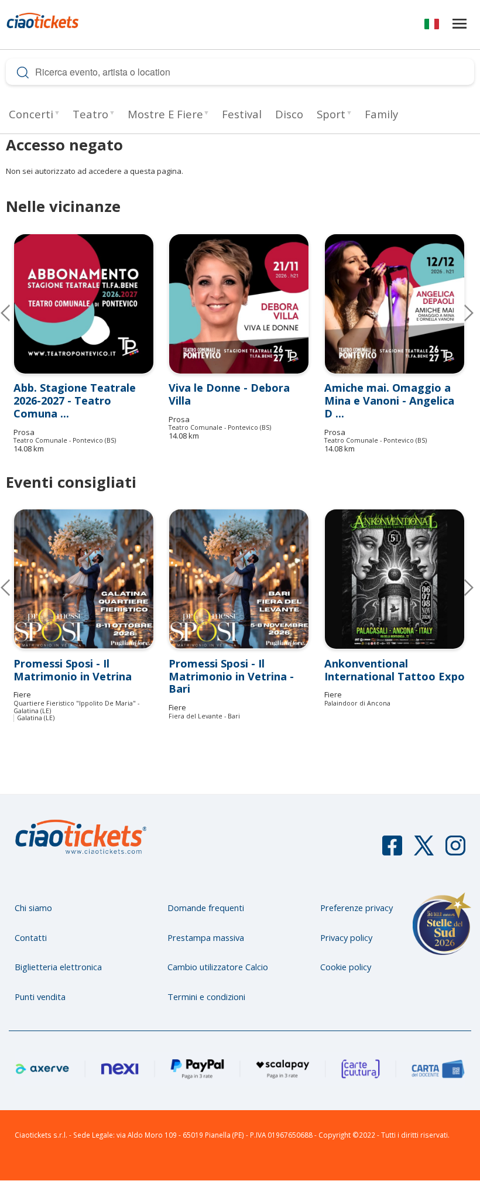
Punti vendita (40, 996)
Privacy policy (346, 937)
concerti (31, 114)
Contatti (31, 937)
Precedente (14, 312)
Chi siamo (33, 907)
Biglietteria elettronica (58, 967)
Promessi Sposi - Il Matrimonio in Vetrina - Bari (231, 676)
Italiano (431, 26)
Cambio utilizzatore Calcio (217, 967)
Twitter (424, 851)
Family (381, 114)
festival (242, 114)
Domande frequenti (205, 907)
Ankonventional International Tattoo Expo (394, 669)
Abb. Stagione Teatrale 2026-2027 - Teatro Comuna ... (74, 400)
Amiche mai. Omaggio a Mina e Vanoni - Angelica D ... (389, 400)
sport (331, 114)
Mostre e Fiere (165, 114)
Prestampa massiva (205, 937)
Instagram (455, 851)
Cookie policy (345, 967)
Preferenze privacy (356, 907)
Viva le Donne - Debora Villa (229, 394)
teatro (90, 114)
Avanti (459, 587)
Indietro (14, 587)
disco (289, 114)
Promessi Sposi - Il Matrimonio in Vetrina (72, 669)
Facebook (392, 851)
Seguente (459, 312)
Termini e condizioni (206, 996)
